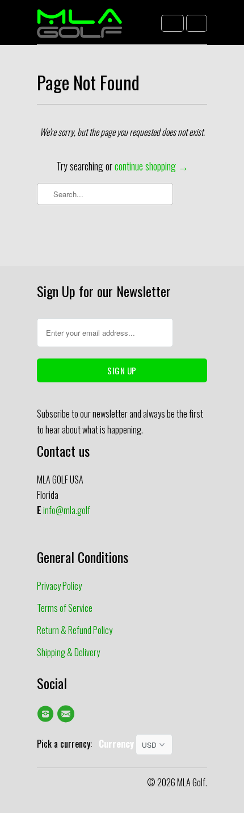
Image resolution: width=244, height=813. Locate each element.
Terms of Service (64, 608)
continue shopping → (151, 166)
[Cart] (196, 23)
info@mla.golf (66, 510)
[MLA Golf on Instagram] (47, 713)
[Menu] (172, 23)
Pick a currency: (68, 744)
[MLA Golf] (79, 26)
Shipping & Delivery (68, 652)
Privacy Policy (59, 586)
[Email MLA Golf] (67, 713)
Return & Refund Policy (74, 630)
